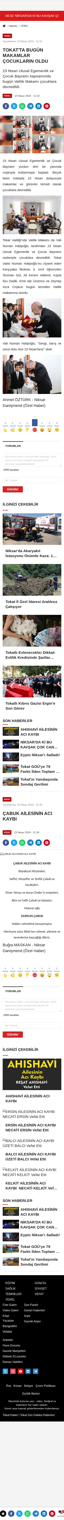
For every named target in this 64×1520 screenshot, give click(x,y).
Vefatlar (7, 1331)
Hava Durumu (11, 1345)
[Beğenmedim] (27, 424)
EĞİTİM (10, 1283)
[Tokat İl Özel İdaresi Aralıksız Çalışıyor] (32, 580)
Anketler (8, 1339)
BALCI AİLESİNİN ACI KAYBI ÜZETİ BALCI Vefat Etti (31, 1156)
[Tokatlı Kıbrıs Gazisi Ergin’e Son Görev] (32, 681)
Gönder (12, 489)
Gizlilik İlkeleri (31, 1393)
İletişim (28, 1385)
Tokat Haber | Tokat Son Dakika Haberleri (29, 1415)
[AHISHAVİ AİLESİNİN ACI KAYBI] (32, 1074)
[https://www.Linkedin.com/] (28, 1371)
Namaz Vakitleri (13, 1361)
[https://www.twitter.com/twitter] (5, 1371)
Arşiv (27, 1315)
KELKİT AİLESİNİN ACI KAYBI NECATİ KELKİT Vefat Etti (31, 1186)
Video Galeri (10, 1310)
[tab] (13, 446)
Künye (18, 1385)
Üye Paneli (31, 1304)
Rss (8, 1385)
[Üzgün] (57, 424)
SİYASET (41, 1288)
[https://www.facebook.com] (20, 1371)
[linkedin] (38, 106)
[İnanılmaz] (49, 424)
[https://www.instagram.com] (12, 1371)
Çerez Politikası (45, 1385)
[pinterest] (47, 106)
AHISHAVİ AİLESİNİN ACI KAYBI (28, 1098)
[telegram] (30, 106)
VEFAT (39, 1294)
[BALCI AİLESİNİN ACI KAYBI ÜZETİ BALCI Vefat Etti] (32, 1143)
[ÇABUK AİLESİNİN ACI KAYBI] (18, 854)
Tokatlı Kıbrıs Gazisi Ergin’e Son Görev (30, 705)
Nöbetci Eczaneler (14, 1356)
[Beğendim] (5, 424)
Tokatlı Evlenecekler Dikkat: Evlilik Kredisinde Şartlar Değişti (30, 655)
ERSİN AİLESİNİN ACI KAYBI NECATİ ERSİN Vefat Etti (32, 1127)
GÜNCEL (41, 1283)
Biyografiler (10, 1326)
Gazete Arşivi (32, 1321)
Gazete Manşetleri (14, 1350)
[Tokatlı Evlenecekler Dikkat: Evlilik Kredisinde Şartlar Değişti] (32, 631)
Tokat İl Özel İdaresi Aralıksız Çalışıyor (31, 604)
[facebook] (6, 106)
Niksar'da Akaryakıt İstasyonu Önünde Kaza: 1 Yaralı (29, 553)
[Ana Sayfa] (4, 26)
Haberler (13, 26)
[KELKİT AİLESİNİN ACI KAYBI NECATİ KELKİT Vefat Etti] (32, 1172)
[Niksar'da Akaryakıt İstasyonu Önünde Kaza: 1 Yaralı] (32, 529)
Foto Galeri (10, 1304)
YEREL (24, 26)
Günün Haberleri (34, 1310)
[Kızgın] (35, 424)
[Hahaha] (42, 424)
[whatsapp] (22, 106)
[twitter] (14, 106)
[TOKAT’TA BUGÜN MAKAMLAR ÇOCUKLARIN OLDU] (32, 134)
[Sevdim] (20, 424)
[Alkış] (12, 424)
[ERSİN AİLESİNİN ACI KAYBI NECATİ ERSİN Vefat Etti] (32, 1114)
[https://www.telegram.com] (35, 1371)
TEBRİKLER (13, 1294)
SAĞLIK (10, 1288)
